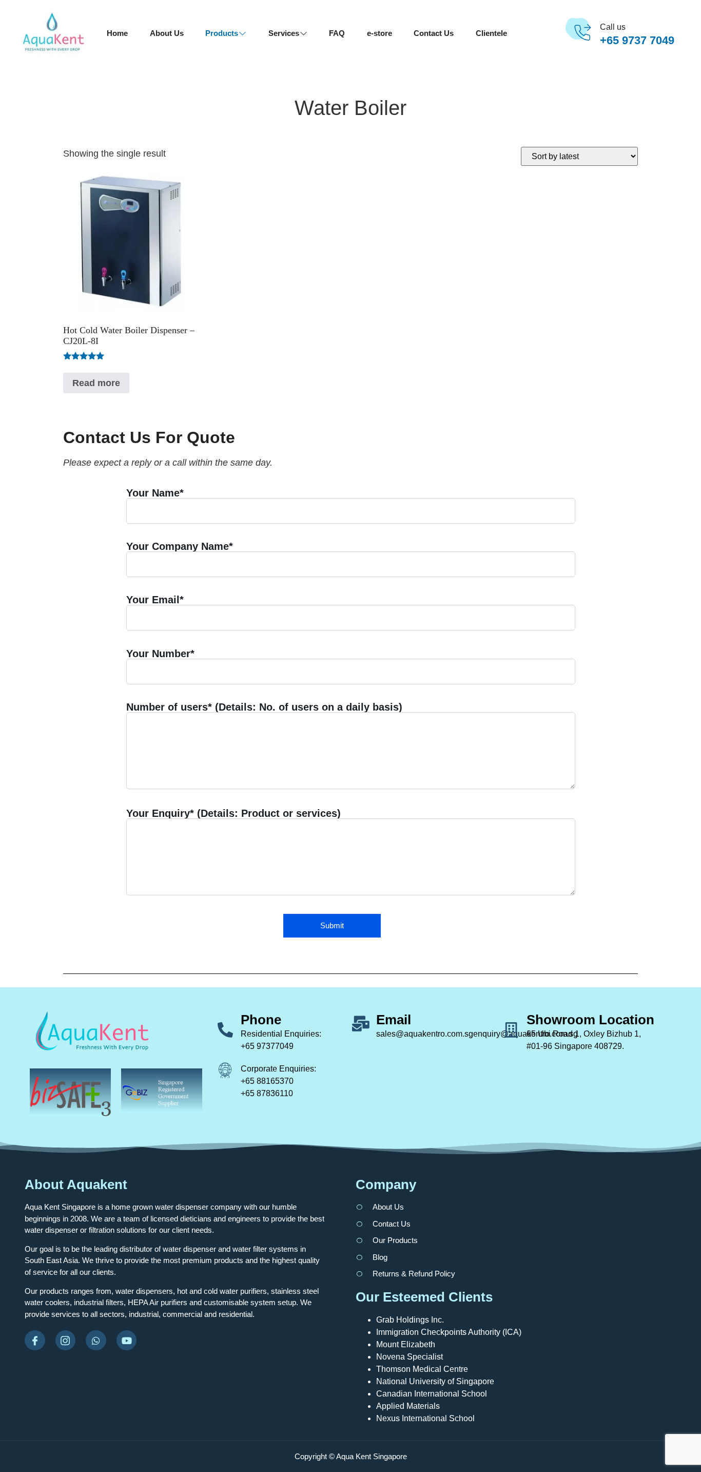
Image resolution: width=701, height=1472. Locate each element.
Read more (96, 383)
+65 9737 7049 (637, 40)
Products (221, 33)
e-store (379, 33)
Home (117, 33)
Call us (613, 27)
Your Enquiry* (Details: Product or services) (233, 813)
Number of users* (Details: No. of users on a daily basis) (264, 707)
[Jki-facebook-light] (35, 1340)
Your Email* (155, 600)
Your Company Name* (179, 546)
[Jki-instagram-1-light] (65, 1340)
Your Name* (155, 493)
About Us (167, 33)
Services (283, 33)
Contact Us (434, 33)
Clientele (491, 33)
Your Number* (160, 653)
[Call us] (582, 33)
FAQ (337, 33)
